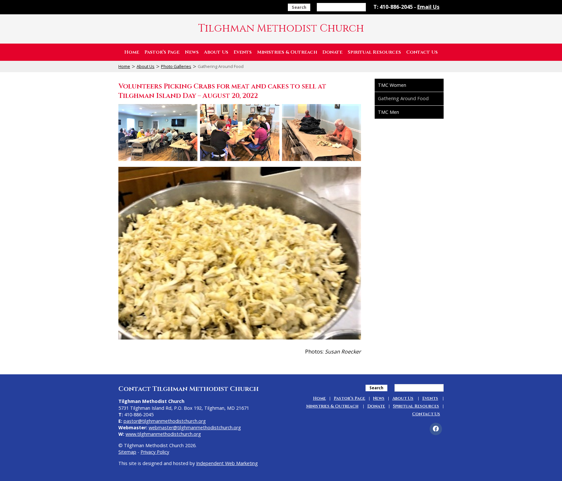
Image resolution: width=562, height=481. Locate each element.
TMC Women (392, 85)
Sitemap (127, 452)
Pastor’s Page (162, 52)
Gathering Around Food (403, 98)
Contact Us (422, 52)
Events (243, 52)
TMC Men (388, 112)
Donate (332, 52)
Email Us (428, 6)
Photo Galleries (176, 66)
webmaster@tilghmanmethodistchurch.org (195, 427)
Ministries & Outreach (287, 52)
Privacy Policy (154, 452)
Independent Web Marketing (227, 463)
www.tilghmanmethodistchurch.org (163, 434)
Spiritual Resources (374, 52)
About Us (216, 52)
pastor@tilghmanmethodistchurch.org (165, 421)
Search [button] (299, 7)
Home (131, 52)
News (192, 52)
